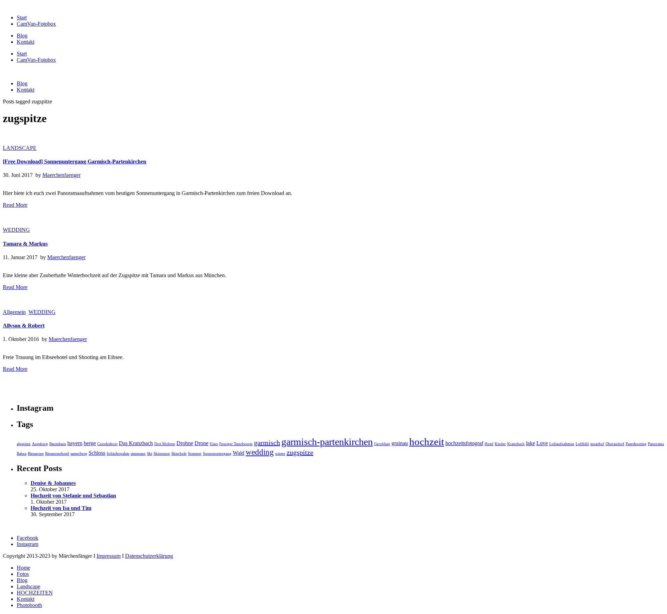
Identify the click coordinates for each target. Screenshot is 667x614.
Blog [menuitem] (22, 580)
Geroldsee (382, 444)
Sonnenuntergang (217, 453)
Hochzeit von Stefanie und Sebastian (73, 495)
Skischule (179, 453)
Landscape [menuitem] (28, 586)
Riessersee (36, 453)
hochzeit (426, 441)
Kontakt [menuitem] (25, 599)
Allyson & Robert (23, 326)
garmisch (267, 442)
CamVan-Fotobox (36, 24)
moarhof (597, 444)
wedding (260, 452)
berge (90, 443)
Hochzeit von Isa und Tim (61, 508)
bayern (74, 443)
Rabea (21, 453)
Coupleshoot (107, 444)
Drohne (184, 443)
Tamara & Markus (25, 244)
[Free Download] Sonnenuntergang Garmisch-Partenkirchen (74, 161)
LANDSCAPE (19, 148)
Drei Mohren (164, 444)
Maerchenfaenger (61, 175)
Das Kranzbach (136, 443)
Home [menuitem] (23, 568)
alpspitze (24, 444)
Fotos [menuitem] (23, 574)
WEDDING (16, 230)
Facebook (27, 538)
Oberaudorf (615, 444)
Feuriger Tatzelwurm (236, 444)
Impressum (109, 556)
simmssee (138, 453)
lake (530, 443)
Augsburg (40, 444)
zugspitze (300, 452)
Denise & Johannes (53, 483)
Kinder (500, 444)
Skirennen (162, 453)
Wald (238, 453)
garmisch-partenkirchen (327, 441)
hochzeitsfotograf (464, 443)
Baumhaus (57, 444)
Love (542, 443)
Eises (214, 444)
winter (280, 453)
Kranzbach (516, 444)
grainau (400, 443)
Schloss (97, 453)
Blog (22, 36)
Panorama (656, 444)
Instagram (27, 544)
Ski (149, 453)
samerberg (79, 453)
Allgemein (14, 312)
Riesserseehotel (57, 453)
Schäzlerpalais (118, 453)
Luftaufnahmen (561, 444)
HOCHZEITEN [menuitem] (35, 593)
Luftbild (582, 444)
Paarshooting (636, 444)
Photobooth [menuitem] (29, 605)
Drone (201, 443)
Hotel (489, 444)
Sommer (194, 453)
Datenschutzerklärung (149, 556)
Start (22, 17)
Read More (15, 205)
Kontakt (25, 42)
